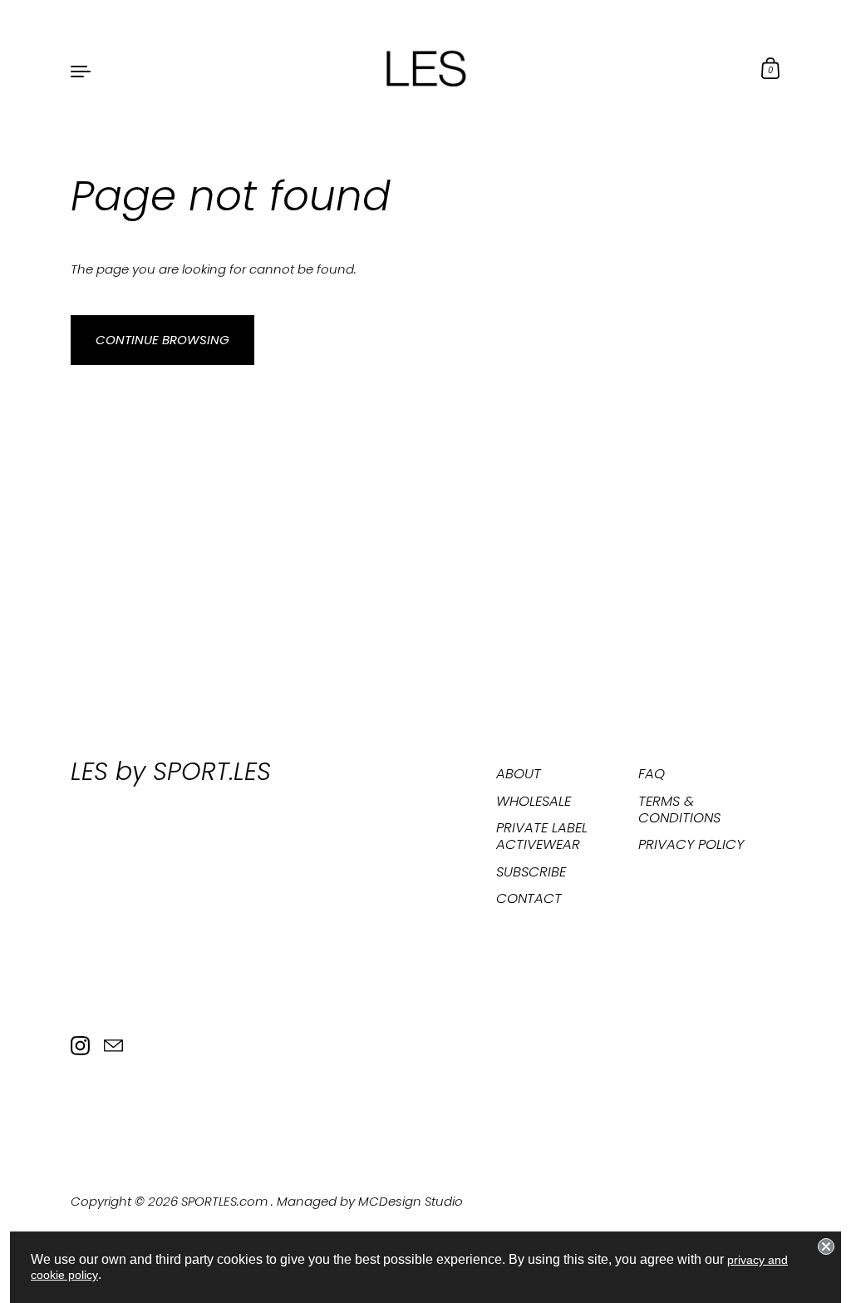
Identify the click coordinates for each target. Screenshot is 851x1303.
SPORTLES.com (226, 1201)
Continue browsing (162, 339)
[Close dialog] (826, 1246)
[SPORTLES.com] (425, 69)
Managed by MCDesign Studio (370, 1201)
